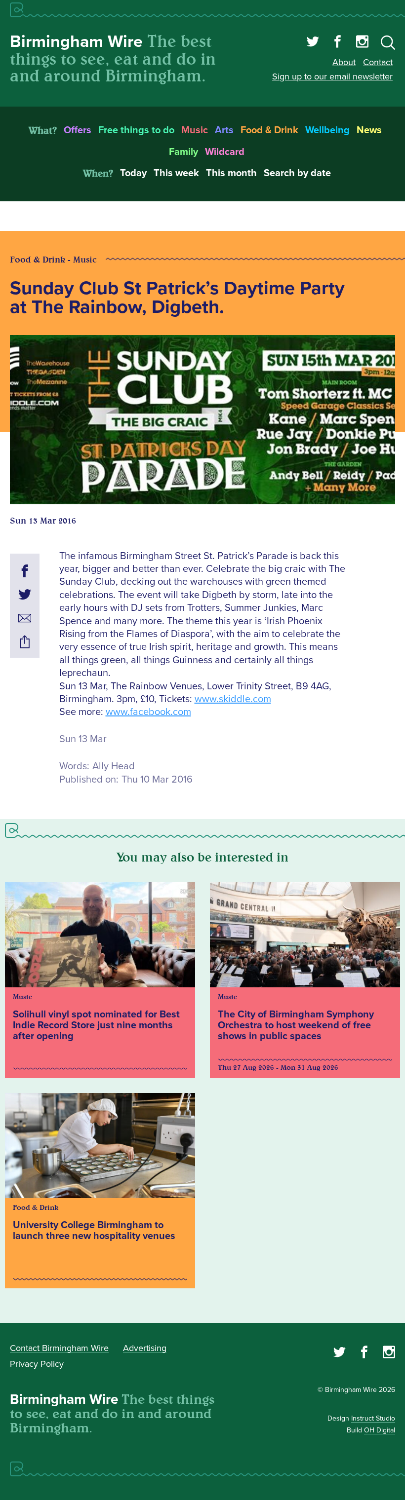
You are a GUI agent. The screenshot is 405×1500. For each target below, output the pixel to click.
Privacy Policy (37, 1363)
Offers (77, 130)
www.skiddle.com (233, 699)
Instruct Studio (373, 1418)
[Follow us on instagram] (362, 43)
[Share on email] (24, 620)
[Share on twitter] (24, 596)
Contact (378, 62)
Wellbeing (327, 130)
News (369, 130)
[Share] (24, 643)
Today (133, 173)
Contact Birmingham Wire (59, 1348)
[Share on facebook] (24, 572)
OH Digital (379, 1430)
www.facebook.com (148, 712)
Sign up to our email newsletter (332, 76)
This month (231, 173)
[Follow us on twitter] (313, 43)
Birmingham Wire (76, 42)
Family (183, 152)
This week (176, 173)
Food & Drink (269, 130)
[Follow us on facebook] (337, 43)
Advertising (144, 1348)
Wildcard (224, 152)
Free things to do (136, 130)
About (344, 62)
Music (194, 130)
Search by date (297, 173)
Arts (224, 130)
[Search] (388, 44)
